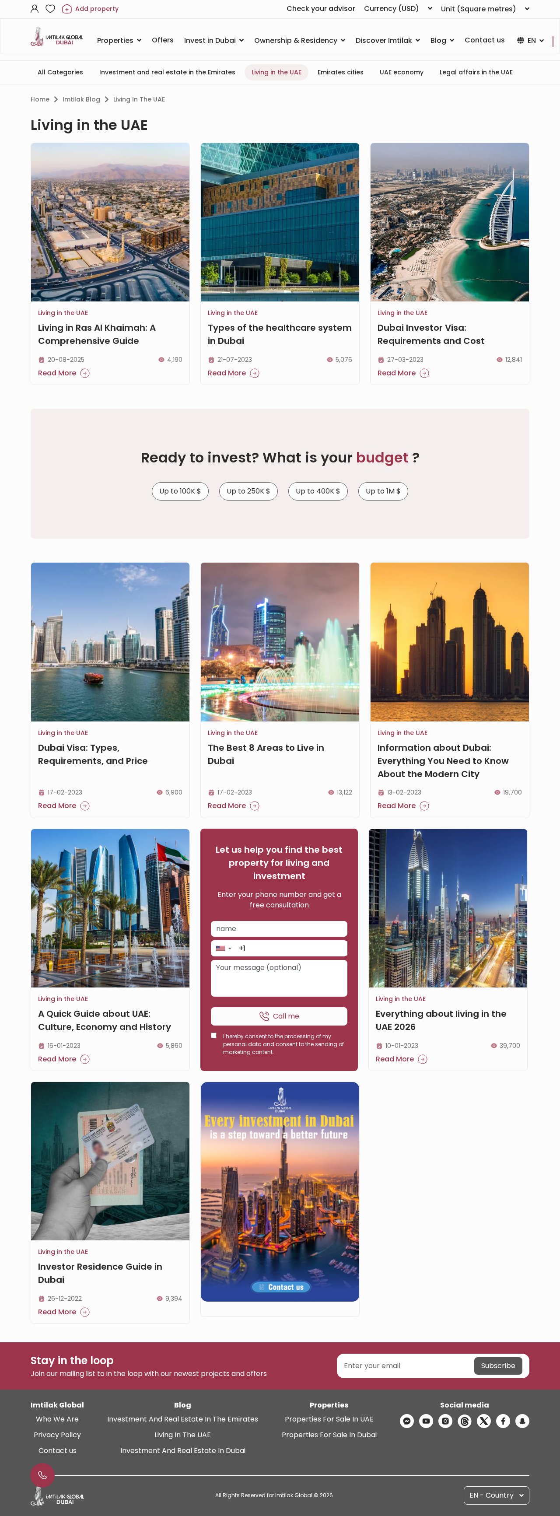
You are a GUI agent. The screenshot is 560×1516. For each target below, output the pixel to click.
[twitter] (484, 1421)
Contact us (57, 1451)
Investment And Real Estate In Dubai (182, 1451)
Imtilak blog (81, 99)
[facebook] (503, 1421)
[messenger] (407, 1421)
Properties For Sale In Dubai (329, 1435)
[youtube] (426, 1421)
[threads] (465, 1421)
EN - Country (491, 1495)
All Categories (60, 72)
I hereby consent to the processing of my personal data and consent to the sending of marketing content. (283, 1044)
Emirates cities (341, 72)
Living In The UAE (182, 1435)
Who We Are (57, 1419)
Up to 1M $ (383, 491)
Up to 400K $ (318, 491)
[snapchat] (522, 1421)
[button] (223, 948)
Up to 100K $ (180, 491)
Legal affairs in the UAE (476, 72)
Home (40, 99)
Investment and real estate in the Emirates (167, 72)
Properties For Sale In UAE (329, 1419)
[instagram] (445, 1421)
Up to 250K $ (248, 491)
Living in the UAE (276, 72)
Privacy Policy (57, 1435)
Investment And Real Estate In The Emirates (182, 1419)
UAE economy (402, 72)
